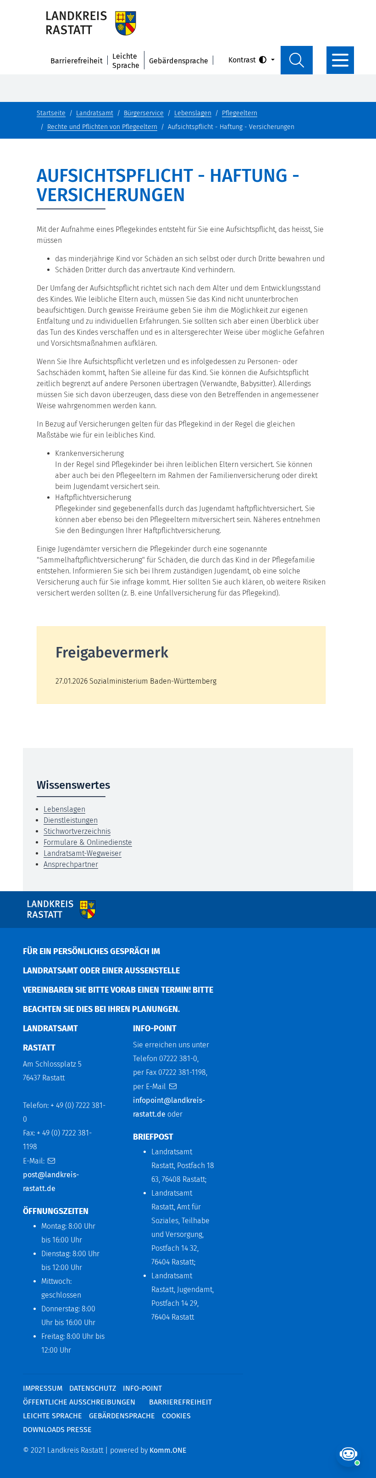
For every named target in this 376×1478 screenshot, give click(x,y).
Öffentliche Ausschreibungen (79, 1402)
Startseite (51, 113)
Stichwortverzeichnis (77, 831)
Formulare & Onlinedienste (88, 842)
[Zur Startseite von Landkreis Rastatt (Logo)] (91, 23)
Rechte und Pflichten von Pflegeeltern (102, 127)
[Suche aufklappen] (297, 60)
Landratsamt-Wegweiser (83, 853)
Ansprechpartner (71, 864)
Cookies (176, 1415)
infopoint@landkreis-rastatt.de (169, 1107)
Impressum (42, 1388)
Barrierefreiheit (76, 60)
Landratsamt (94, 113)
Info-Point (142, 1388)
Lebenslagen (192, 113)
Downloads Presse (57, 1429)
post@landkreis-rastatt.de (51, 1181)
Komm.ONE (168, 1450)
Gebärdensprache (178, 60)
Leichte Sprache (125, 61)
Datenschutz (92, 1388)
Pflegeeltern (239, 113)
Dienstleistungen (71, 820)
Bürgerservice (144, 113)
